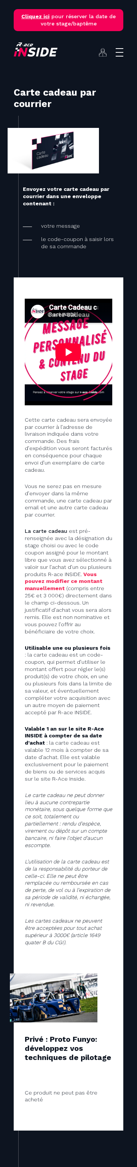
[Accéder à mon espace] (103, 52)
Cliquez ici (35, 16)
